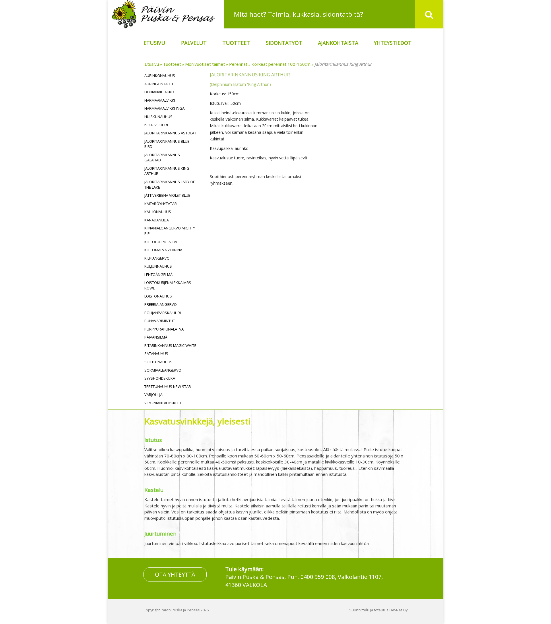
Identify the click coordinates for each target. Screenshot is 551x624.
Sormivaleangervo (162, 370)
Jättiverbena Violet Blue (167, 195)
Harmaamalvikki (159, 100)
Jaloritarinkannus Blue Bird (166, 144)
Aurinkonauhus (159, 75)
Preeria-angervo (160, 304)
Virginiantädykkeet (162, 402)
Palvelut (194, 42)
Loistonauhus (158, 296)
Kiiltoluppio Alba (160, 241)
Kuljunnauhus (158, 266)
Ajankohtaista (338, 42)
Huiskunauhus (158, 116)
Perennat (238, 64)
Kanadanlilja (156, 220)
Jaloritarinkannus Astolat (170, 133)
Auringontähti (158, 83)
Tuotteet (236, 42)
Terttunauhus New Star (167, 386)
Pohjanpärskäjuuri (162, 312)
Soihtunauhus (158, 361)
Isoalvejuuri (156, 124)
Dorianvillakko (159, 91)
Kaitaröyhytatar (160, 203)
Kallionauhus (157, 211)
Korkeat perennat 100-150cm (281, 64)
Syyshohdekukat (160, 378)
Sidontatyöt (284, 42)
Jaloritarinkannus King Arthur (343, 64)
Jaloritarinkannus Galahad (162, 157)
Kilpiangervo (157, 258)
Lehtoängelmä (158, 274)
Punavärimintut (159, 320)
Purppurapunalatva (164, 329)
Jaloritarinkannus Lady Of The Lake (169, 184)
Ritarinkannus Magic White (170, 345)
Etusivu (154, 42)
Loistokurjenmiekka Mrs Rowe (167, 285)
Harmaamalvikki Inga (164, 108)
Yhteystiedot (393, 42)
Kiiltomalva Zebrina (163, 249)
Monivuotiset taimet (205, 64)
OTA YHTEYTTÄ (175, 574)
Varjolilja (153, 394)
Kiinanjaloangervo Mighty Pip (169, 230)
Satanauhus (156, 353)
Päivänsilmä (155, 337)
